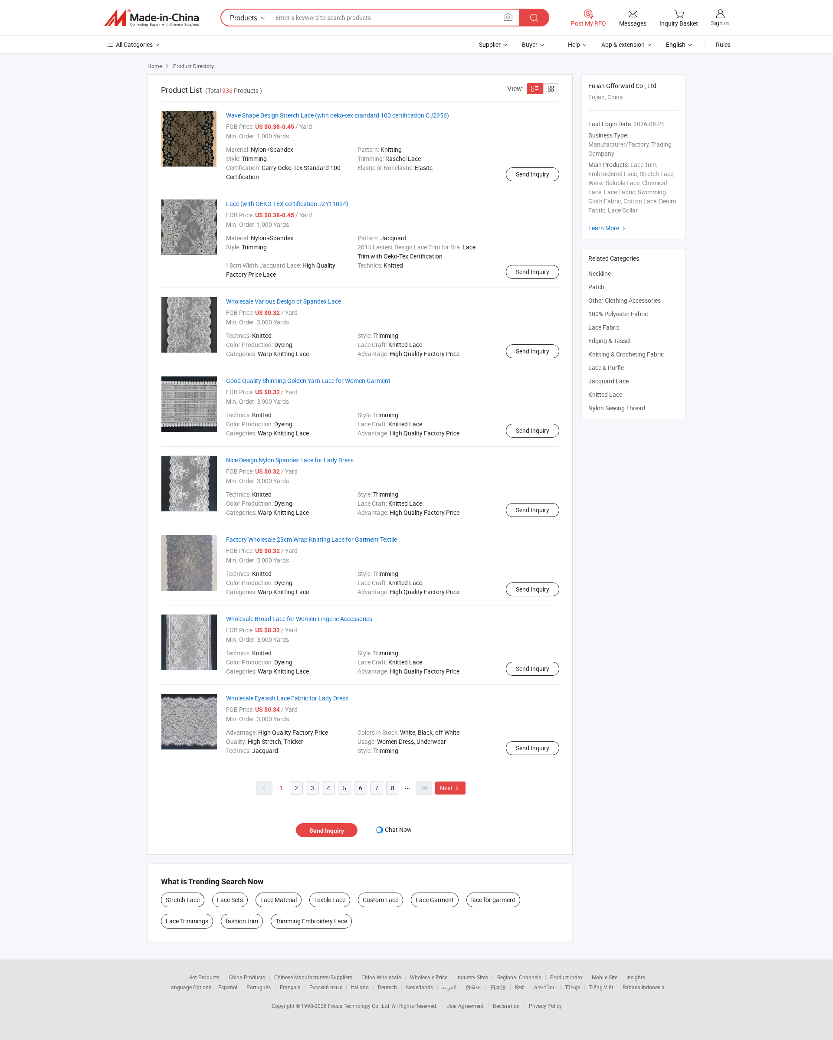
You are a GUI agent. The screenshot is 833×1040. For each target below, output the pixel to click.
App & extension (623, 44)
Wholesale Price (428, 977)
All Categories (134, 44)
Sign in (720, 23)
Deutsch (387, 987)
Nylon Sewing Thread (616, 408)
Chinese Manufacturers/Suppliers (313, 977)
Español (227, 987)
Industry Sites (472, 977)
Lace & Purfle (606, 367)
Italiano (360, 987)
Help (574, 44)
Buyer (530, 44)
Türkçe (572, 987)
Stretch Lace (183, 900)
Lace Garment (435, 900)
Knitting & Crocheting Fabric (626, 354)
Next (450, 788)
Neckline (599, 273)
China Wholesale (381, 977)
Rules (723, 44)
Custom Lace (380, 900)
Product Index (566, 977)
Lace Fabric (604, 327)
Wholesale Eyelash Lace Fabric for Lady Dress (287, 698)
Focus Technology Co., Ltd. (360, 1005)
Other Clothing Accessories (624, 300)
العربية (449, 987)
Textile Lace (329, 900)
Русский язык (325, 987)
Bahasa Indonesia (644, 987)
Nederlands (419, 987)
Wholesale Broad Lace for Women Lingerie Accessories (299, 619)
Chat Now (398, 829)
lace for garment (493, 900)
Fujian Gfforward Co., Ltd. (623, 86)
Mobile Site (604, 977)
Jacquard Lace (608, 381)
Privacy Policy (545, 1005)
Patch (596, 287)
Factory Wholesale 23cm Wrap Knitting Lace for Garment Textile (311, 539)
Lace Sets (230, 900)
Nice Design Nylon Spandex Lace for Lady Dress (290, 460)
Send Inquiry (532, 174)
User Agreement (465, 1005)
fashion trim (242, 921)
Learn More (607, 228)
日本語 (498, 987)
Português (258, 987)
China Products (247, 977)
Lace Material (278, 900)
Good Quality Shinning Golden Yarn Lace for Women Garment (308, 380)
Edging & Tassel (609, 341)
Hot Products (204, 977)
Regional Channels (519, 977)
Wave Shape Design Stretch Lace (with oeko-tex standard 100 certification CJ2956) (337, 115)
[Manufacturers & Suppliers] (151, 18)
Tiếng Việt (601, 987)
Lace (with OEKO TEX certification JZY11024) (287, 203)
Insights (635, 977)
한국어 (473, 987)
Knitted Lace (605, 394)
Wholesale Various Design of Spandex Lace (283, 301)
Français (290, 987)
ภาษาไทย (545, 987)
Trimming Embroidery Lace (311, 921)
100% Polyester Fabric (618, 314)
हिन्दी (520, 987)
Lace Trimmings (187, 921)
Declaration (506, 1005)
